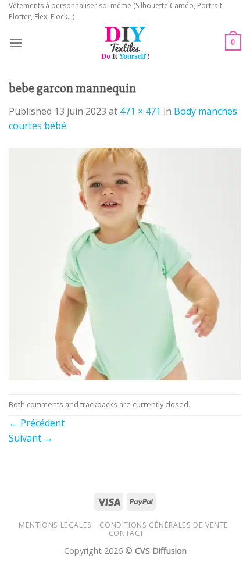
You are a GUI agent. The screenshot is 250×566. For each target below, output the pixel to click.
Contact (126, 533)
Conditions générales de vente (163, 525)
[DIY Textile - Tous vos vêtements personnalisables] (125, 42)
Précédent (37, 423)
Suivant (31, 438)
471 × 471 (140, 111)
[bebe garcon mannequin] (125, 263)
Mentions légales (55, 525)
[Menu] (16, 43)
